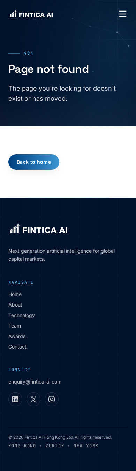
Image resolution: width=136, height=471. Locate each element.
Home (15, 294)
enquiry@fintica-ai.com (34, 382)
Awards (16, 336)
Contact (17, 347)
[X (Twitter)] (33, 399)
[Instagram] (52, 399)
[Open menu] (123, 14)
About (15, 305)
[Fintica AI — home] (31, 14)
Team (14, 326)
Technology (21, 315)
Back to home (34, 162)
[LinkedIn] (15, 399)
